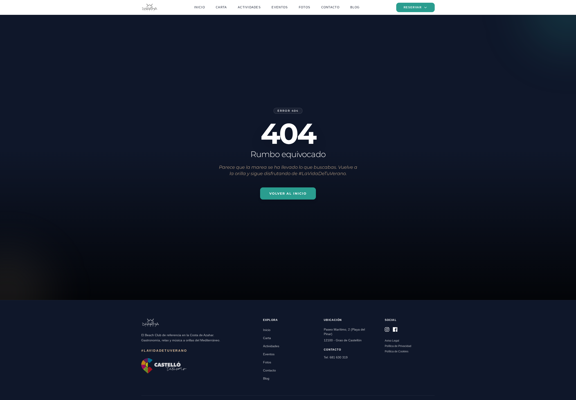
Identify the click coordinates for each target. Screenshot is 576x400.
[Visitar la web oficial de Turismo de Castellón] (163, 365)
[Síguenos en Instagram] (387, 329)
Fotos (304, 7)
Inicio (199, 7)
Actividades (249, 7)
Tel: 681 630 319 (336, 357)
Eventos (280, 7)
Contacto (330, 7)
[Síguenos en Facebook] (395, 329)
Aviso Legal (392, 340)
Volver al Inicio (288, 193)
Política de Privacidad (398, 346)
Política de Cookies (396, 351)
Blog (355, 7)
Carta (221, 7)
